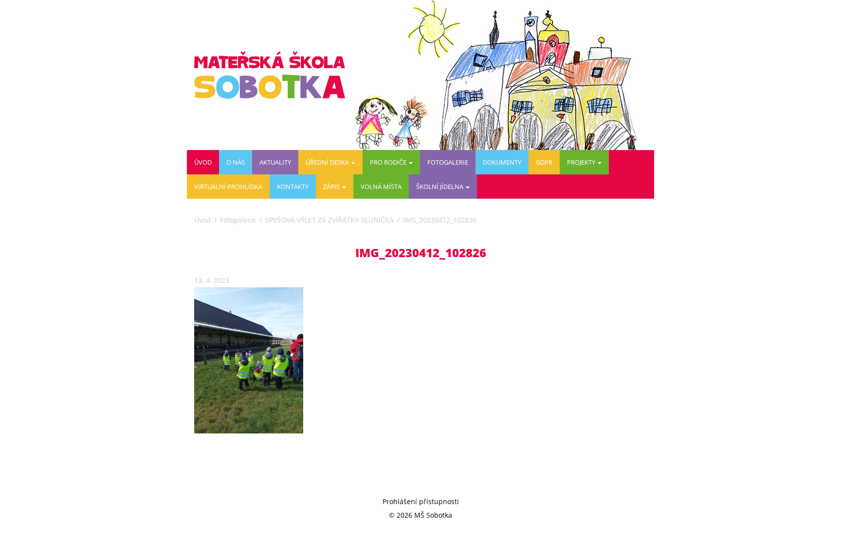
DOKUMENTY (502, 162)
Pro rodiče (389, 162)
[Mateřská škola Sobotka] (273, 75)
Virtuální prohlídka (228, 186)
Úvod (203, 162)
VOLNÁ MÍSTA (381, 186)
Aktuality (275, 162)
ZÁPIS (332, 186)
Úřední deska (328, 162)
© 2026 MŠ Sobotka (420, 515)
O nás (235, 162)
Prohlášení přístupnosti (421, 501)
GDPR (544, 162)
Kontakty (293, 186)
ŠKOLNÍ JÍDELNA (440, 186)
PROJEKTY (582, 162)
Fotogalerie (447, 162)
